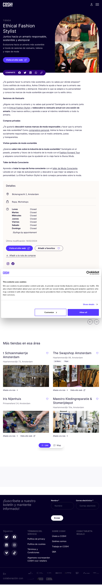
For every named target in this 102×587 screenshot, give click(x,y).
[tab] (45, 445)
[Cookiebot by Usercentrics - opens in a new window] (88, 273)
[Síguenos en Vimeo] (6, 553)
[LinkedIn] (30, 72)
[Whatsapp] (36, 72)
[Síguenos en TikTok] (14, 553)
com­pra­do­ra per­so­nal (39, 130)
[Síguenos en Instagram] (14, 545)
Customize (49, 312)
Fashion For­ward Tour (69, 152)
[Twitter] (25, 72)
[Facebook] (19, 72)
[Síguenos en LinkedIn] (6, 545)
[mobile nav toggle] (98, 4)
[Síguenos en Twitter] (6, 537)
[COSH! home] (7, 4)
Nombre (55, 500)
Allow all (83, 312)
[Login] (91, 4)
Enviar (57, 518)
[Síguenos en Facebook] (14, 537)
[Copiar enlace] (41, 72)
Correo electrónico (84, 500)
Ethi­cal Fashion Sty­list (19, 108)
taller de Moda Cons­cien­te (64, 168)
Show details (88, 304)
